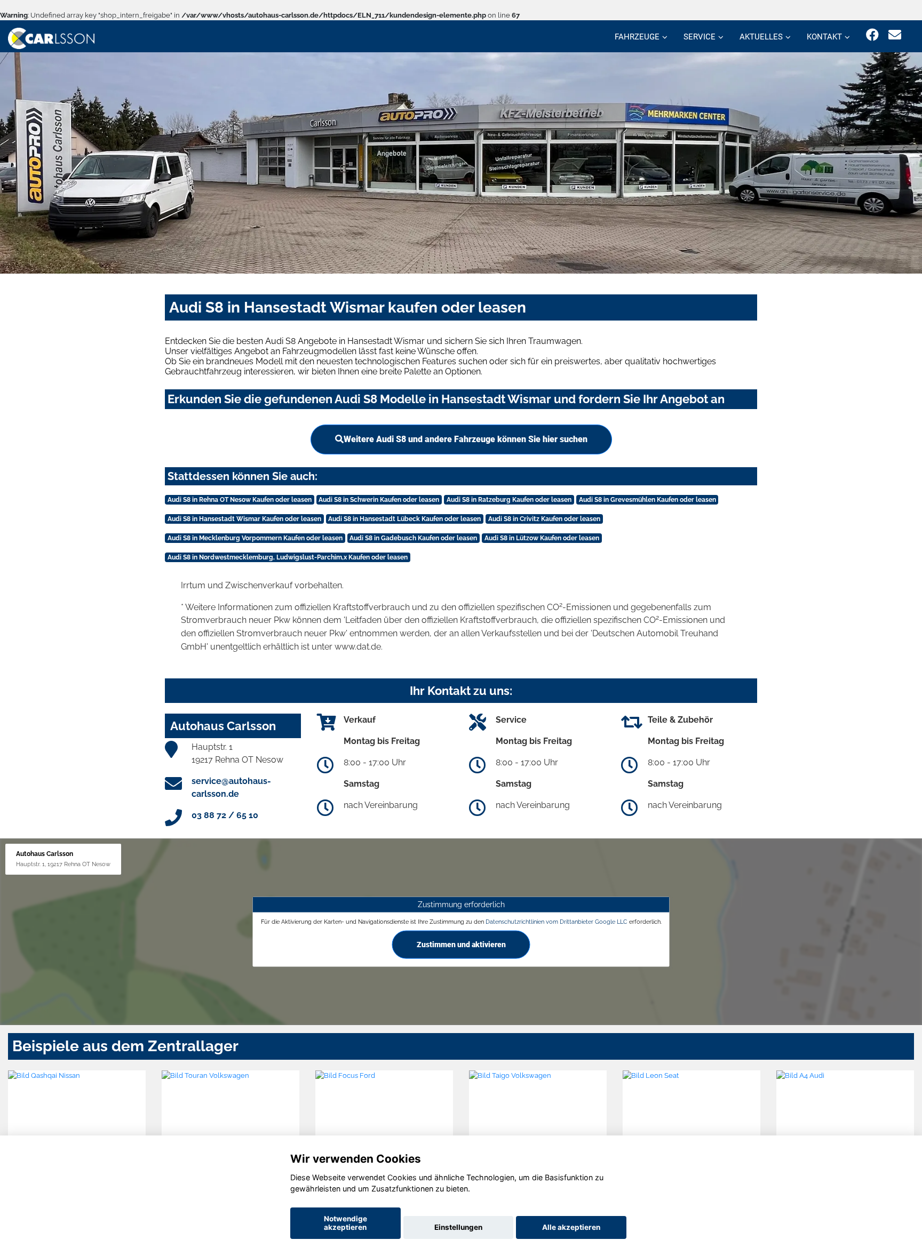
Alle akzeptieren (571, 1227)
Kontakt (824, 37)
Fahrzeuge (637, 37)
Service (699, 37)
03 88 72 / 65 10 (225, 815)
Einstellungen (458, 1227)
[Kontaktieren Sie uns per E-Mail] (894, 35)
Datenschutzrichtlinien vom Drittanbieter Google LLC (556, 921)
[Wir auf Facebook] (872, 35)
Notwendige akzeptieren (345, 1222)
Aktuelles (761, 37)
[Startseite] (51, 38)
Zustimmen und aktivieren (461, 944)
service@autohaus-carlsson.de (231, 787)
